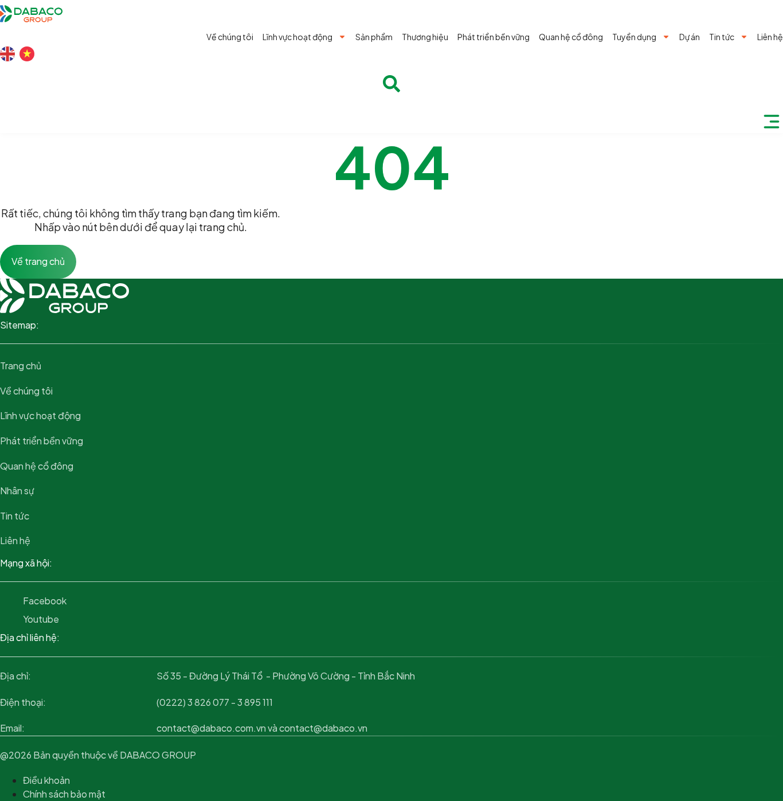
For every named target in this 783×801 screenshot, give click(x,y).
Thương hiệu (425, 37)
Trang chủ (20, 366)
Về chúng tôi (229, 37)
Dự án (689, 37)
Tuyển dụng (634, 37)
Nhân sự (17, 490)
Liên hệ (770, 37)
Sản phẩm (374, 37)
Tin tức (721, 37)
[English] (7, 53)
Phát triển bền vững (493, 37)
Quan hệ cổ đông (571, 37)
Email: (12, 728)
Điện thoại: (23, 702)
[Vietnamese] (26, 53)
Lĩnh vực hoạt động (297, 37)
